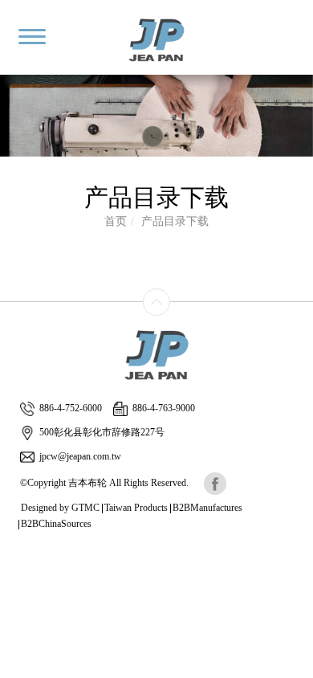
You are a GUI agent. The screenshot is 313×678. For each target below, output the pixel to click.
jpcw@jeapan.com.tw (80, 456)
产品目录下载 (175, 221)
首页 (115, 221)
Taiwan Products (136, 507)
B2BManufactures (207, 507)
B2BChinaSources (56, 523)
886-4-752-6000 (70, 408)
